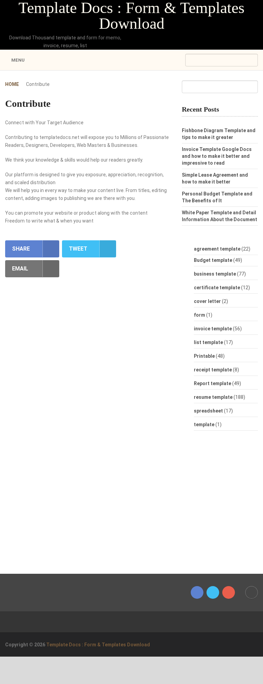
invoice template (213, 328)
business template (215, 274)
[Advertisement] (222, 505)
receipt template (213, 369)
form (199, 315)
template (204, 424)
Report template (212, 383)
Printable (204, 356)
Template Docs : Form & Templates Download (131, 15)
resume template (213, 397)
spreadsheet (208, 411)
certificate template (217, 287)
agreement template (217, 249)
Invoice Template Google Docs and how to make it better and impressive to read (217, 156)
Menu (18, 60)
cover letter (207, 301)
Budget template (213, 260)
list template (208, 342)
